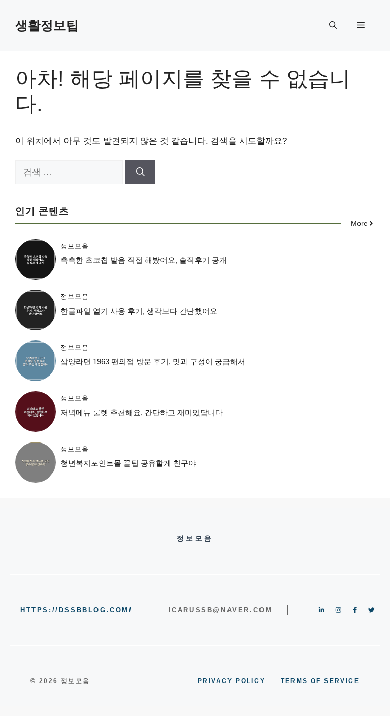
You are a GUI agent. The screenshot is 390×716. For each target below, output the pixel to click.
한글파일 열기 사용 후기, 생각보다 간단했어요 (138, 310)
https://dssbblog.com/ (76, 610)
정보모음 (74, 246)
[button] (333, 25)
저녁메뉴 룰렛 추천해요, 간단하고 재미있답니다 (141, 412)
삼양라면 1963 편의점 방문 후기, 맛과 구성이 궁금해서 (152, 361)
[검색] (140, 172)
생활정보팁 (47, 25)
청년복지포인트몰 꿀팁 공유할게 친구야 (128, 463)
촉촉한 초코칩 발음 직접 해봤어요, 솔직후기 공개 (143, 260)
